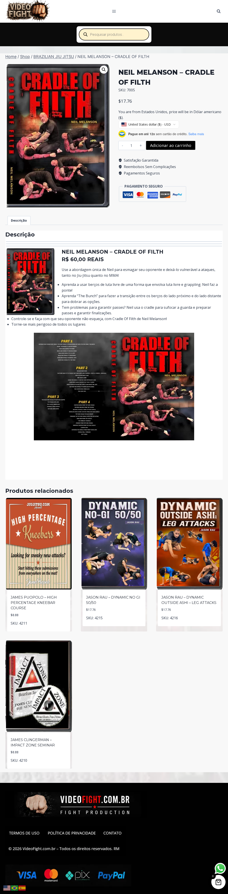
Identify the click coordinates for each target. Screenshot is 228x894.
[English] (7, 887)
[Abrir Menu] (114, 11)
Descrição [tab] (19, 220)
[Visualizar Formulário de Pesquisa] (219, 11)
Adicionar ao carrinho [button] (113, 628)
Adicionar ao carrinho (170, 145)
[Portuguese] (14, 887)
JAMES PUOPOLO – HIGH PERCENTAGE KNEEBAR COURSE (34, 602)
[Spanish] (22, 887)
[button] (104, 70)
